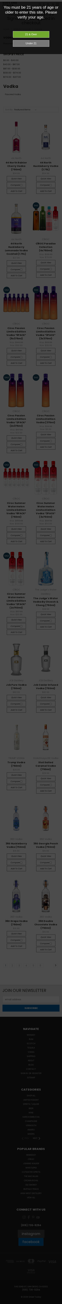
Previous (5, 1301)
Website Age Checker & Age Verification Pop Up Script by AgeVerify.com (58, 1303)
